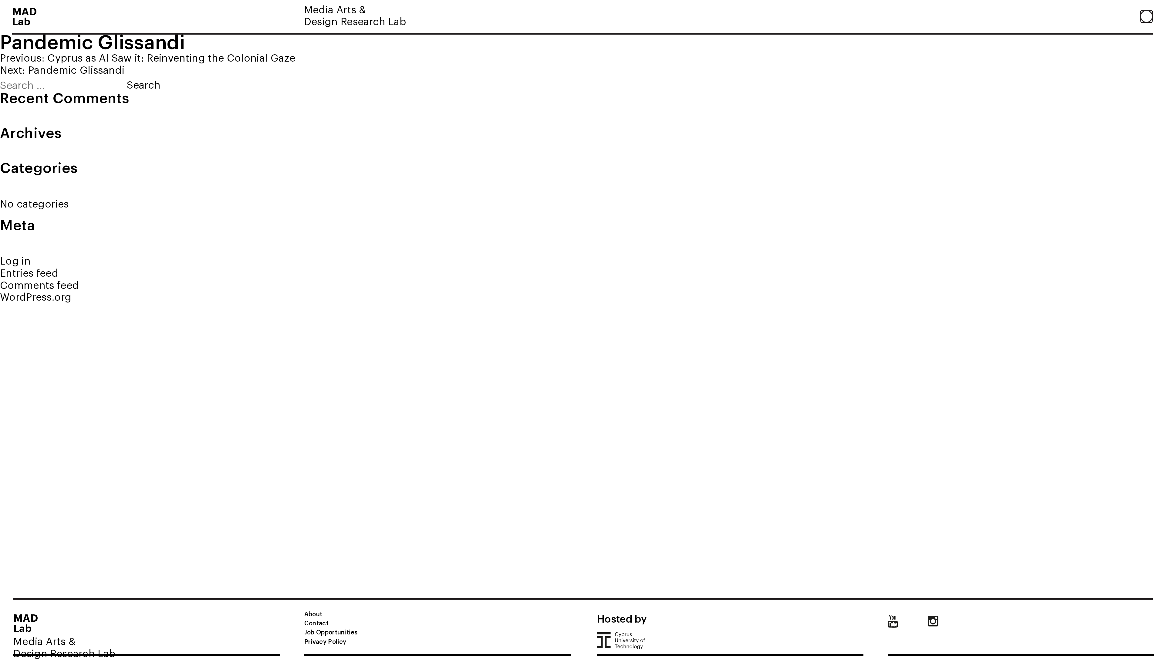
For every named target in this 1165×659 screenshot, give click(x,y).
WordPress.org (35, 296)
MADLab (24, 16)
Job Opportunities (331, 632)
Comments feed (39, 285)
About (313, 614)
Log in (15, 260)
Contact (316, 623)
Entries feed (29, 272)
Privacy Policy (325, 641)
